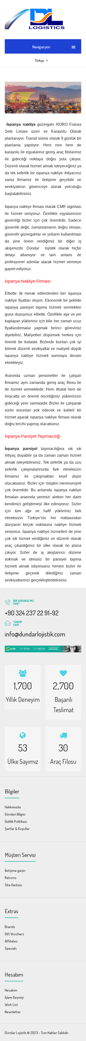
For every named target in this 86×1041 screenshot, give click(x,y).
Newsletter (13, 1012)
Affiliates (11, 941)
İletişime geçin (15, 870)
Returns (10, 877)
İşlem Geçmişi (14, 997)
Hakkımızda (13, 807)
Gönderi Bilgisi (15, 814)
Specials (11, 948)
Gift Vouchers (14, 934)
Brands (10, 926)
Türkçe (39, 60)
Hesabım (11, 990)
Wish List (11, 1004)
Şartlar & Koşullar (17, 828)
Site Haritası (13, 885)
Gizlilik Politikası (16, 821)
